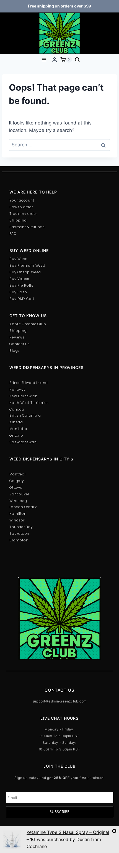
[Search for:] (59, 144)
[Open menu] (44, 59)
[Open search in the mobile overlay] (77, 59)
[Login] (54, 59)
